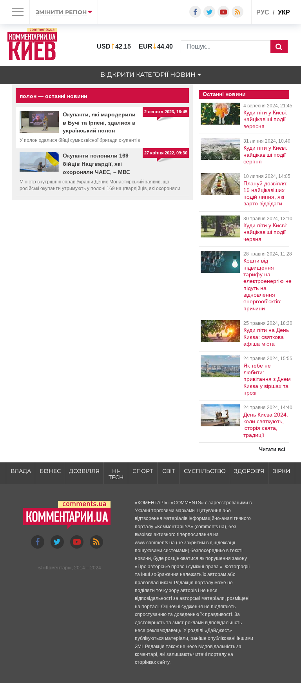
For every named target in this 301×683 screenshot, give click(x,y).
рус (262, 12)
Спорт (142, 471)
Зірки (281, 471)
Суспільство (205, 471)
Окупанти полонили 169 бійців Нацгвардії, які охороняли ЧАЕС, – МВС (96, 163)
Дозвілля (84, 471)
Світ (168, 471)
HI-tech (116, 474)
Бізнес (50, 471)
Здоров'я (249, 471)
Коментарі (57, 568)
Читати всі (272, 449)
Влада (21, 471)
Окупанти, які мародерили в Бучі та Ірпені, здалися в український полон (99, 122)
